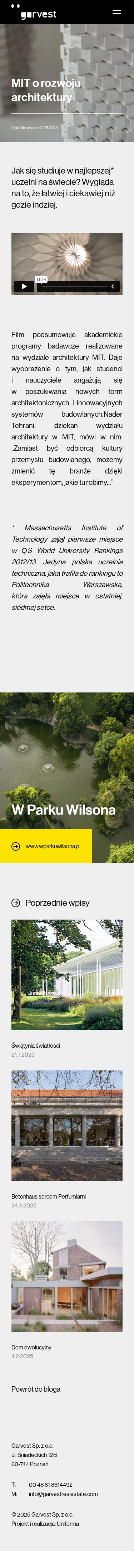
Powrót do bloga (35, 1389)
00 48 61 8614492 (51, 1484)
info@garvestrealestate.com (63, 1493)
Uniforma (68, 1523)
